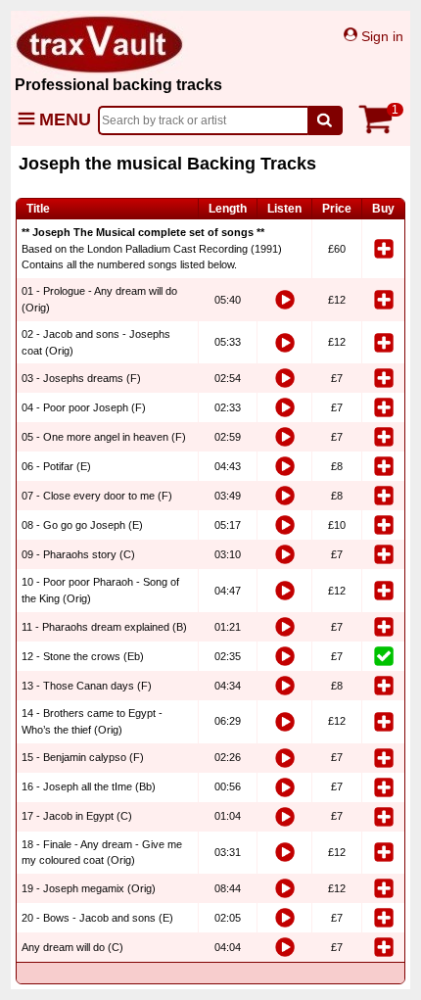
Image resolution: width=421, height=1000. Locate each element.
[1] (380, 129)
